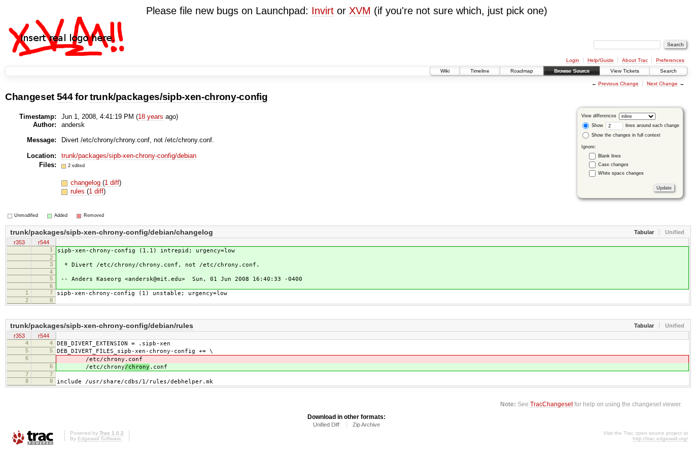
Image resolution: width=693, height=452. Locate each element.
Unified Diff (326, 425)
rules (79, 191)
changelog (86, 182)
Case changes (613, 164)
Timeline (480, 71)
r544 (43, 242)
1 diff (112, 182)
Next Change (662, 83)
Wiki (444, 71)
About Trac (635, 60)
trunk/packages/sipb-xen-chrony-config (178, 96)
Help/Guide (600, 60)
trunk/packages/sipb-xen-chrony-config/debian (128, 155)
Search (668, 71)
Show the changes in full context (625, 135)
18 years (150, 116)
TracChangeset (551, 404)
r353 (19, 242)
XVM (360, 10)
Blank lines (609, 155)
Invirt (322, 10)
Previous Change (618, 83)
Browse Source (572, 71)
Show (596, 125)
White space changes (621, 173)
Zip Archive (366, 425)
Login (572, 60)
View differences (598, 115)
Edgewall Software (99, 438)
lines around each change (651, 125)
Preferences (670, 60)
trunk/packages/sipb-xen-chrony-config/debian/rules (101, 325)
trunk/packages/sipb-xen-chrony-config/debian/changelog (111, 232)
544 (65, 96)
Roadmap (521, 71)
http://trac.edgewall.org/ (660, 438)
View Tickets (624, 71)
